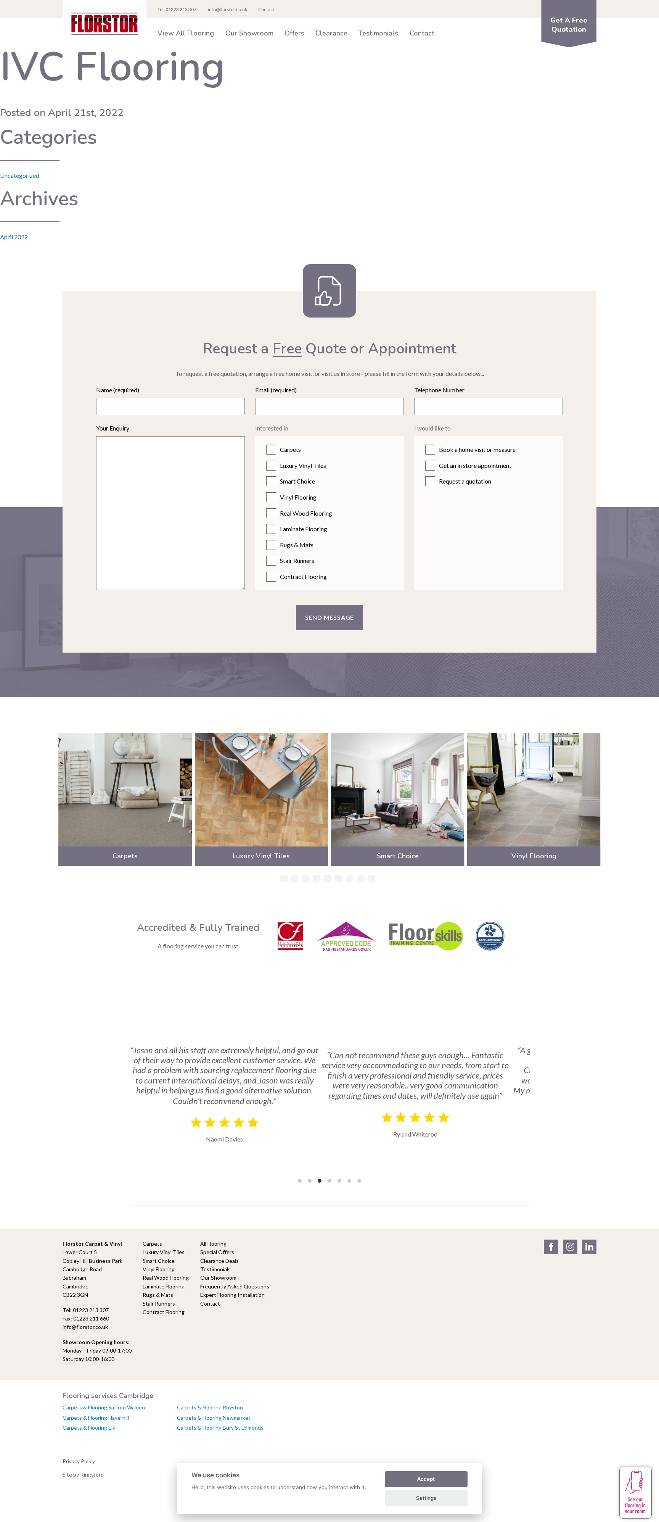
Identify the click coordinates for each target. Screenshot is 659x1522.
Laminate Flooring (303, 528)
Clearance (331, 33)
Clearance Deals (219, 1261)
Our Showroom (249, 33)
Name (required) (117, 389)
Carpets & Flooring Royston (210, 1407)
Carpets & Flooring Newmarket (214, 1417)
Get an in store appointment (475, 465)
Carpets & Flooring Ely (89, 1427)
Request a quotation (465, 481)
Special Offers (217, 1252)
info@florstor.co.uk (227, 9)
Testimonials (378, 33)
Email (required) (276, 389)
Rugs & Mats (296, 544)
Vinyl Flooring (298, 497)
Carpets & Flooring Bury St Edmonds (220, 1427)
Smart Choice (297, 481)
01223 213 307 (181, 9)
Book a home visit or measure (477, 449)
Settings (426, 1498)
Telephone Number (439, 389)
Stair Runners (297, 560)
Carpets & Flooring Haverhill (96, 1417)
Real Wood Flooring (306, 513)
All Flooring (213, 1243)
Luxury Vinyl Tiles (303, 465)
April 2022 (14, 236)
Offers (294, 33)
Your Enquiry (112, 428)
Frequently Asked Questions (234, 1286)
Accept (426, 1479)
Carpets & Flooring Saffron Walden (104, 1407)
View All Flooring (186, 33)
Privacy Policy (79, 1461)
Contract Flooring (303, 576)
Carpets (290, 449)
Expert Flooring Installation (232, 1294)
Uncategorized (19, 175)
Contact (422, 33)
